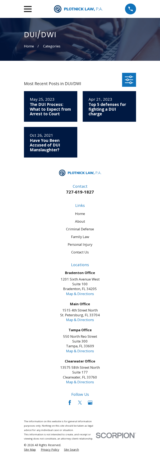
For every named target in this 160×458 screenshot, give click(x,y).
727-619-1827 (80, 192)
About (80, 221)
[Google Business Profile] (90, 402)
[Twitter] (80, 402)
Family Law (80, 236)
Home (80, 213)
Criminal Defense (80, 229)
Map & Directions (80, 293)
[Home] (78, 9)
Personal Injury (80, 244)
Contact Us (80, 252)
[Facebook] (69, 402)
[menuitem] (30, 450)
